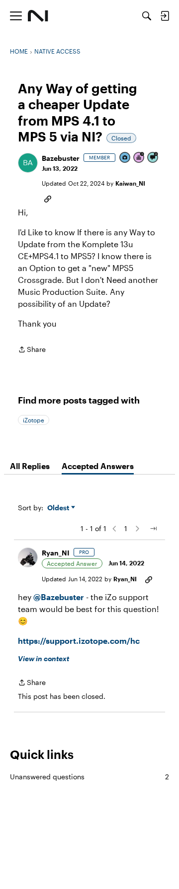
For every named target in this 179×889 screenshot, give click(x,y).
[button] (28, 163)
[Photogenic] (125, 158)
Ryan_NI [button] (56, 552)
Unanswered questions (89, 776)
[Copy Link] (48, 198)
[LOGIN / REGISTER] (165, 16)
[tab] (30, 466)
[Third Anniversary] (139, 158)
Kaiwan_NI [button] (130, 183)
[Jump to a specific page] (153, 529)
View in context (43, 658)
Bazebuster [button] (61, 158)
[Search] (147, 16)
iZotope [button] (33, 419)
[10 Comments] (153, 158)
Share (32, 350)
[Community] (38, 16)
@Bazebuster (58, 597)
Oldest (59, 508)
